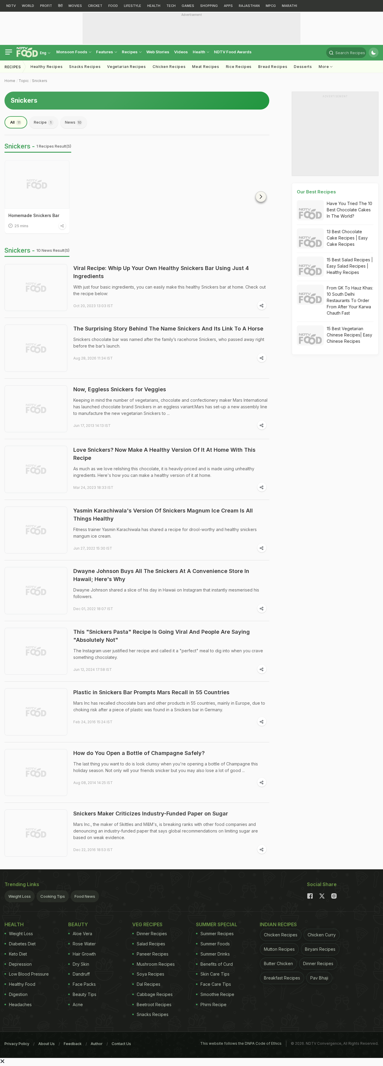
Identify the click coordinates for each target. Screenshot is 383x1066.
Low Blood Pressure (29, 973)
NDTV (11, 6)
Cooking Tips (52, 896)
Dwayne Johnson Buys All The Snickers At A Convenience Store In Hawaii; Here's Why (161, 575)
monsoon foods (72, 51)
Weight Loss (19, 896)
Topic (24, 80)
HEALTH (153, 6)
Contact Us (121, 1043)
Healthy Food (22, 984)
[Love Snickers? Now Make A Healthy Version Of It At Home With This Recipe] (35, 469)
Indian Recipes (278, 924)
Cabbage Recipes (155, 994)
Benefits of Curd (216, 964)
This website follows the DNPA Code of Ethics (241, 1043)
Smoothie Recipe (217, 994)
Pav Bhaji (319, 977)
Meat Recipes (205, 66)
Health (199, 51)
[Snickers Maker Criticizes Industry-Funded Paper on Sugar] (35, 833)
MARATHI (289, 6)
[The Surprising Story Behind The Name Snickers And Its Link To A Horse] (35, 348)
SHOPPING (209, 6)
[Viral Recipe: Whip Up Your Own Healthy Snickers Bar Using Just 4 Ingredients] (35, 287)
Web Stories (157, 51)
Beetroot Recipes (154, 1004)
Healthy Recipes (47, 66)
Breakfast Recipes (282, 977)
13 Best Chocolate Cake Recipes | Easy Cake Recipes (347, 238)
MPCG (271, 6)
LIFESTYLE (132, 6)
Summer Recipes (217, 933)
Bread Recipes (272, 66)
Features (105, 51)
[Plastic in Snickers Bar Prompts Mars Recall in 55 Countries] (35, 712)
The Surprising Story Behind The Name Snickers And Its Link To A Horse (168, 328)
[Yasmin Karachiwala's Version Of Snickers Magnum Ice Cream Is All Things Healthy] (35, 530)
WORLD (28, 6)
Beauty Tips (84, 994)
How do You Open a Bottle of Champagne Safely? (139, 753)
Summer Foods (215, 943)
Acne (78, 1004)
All (15, 122)
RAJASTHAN (249, 6)
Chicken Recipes (169, 66)
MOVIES (75, 6)
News (73, 122)
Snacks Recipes (85, 66)
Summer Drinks (215, 953)
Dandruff (81, 973)
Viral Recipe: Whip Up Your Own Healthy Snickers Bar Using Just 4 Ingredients (161, 272)
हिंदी (60, 6)
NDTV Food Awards (233, 51)
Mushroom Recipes (156, 964)
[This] (35, 651)
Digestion (18, 994)
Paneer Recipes (152, 953)
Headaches (20, 1004)
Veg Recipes (147, 924)
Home (9, 80)
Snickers (39, 80)
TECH (171, 6)
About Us (46, 1043)
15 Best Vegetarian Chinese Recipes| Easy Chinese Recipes (349, 335)
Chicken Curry (322, 934)
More (324, 66)
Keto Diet (18, 953)
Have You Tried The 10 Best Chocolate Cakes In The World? (349, 210)
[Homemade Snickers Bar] (37, 184)
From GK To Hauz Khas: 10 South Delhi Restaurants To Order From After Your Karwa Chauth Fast (350, 300)
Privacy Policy (16, 1043)
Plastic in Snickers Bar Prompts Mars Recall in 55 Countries (151, 692)
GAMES (188, 6)
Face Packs (84, 984)
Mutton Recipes (279, 949)
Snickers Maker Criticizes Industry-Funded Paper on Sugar (150, 813)
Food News (85, 896)
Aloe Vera (82, 933)
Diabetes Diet (22, 943)
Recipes (130, 51)
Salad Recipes (151, 943)
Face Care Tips (215, 984)
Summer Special (216, 924)
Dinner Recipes (152, 933)
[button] (261, 196)
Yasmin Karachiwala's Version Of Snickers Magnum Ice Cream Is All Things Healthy (163, 514)
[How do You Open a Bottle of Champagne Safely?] (35, 772)
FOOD (113, 6)
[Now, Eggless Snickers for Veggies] (35, 409)
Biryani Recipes (320, 949)
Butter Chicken (278, 963)
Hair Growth (84, 953)
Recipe (42, 122)
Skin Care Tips (215, 973)
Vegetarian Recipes (126, 66)
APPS (228, 6)
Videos (181, 51)
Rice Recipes (239, 66)
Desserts (303, 66)
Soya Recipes (150, 973)
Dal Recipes (148, 984)
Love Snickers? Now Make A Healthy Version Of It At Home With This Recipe (164, 454)
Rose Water (84, 943)
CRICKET (95, 6)
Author (97, 1043)
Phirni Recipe (213, 1004)
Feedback (73, 1043)
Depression (20, 964)
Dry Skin (81, 964)
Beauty (78, 924)
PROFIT (46, 6)
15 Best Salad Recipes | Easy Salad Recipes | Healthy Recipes (350, 266)
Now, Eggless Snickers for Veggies (119, 389)
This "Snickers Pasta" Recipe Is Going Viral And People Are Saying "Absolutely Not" (161, 636)
